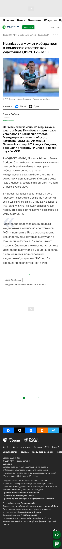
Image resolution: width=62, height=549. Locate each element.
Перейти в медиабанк (41, 99)
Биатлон (38, 447)
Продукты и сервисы (42, 452)
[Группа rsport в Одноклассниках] (42, 430)
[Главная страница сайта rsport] (17, 27)
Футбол (6, 447)
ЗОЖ (47, 447)
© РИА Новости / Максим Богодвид (17, 99)
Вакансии (7, 464)
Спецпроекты (10, 452)
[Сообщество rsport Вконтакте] (30, 430)
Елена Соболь (11, 114)
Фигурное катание (22, 447)
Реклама (24, 452)
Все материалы (9, 121)
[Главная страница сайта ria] (3, 27)
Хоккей (55, 447)
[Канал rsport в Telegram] (53, 430)
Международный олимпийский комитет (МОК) (25, 284)
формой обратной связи (29, 512)
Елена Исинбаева (12, 280)
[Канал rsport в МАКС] (8, 430)
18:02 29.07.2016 (11, 35)
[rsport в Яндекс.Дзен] (19, 430)
